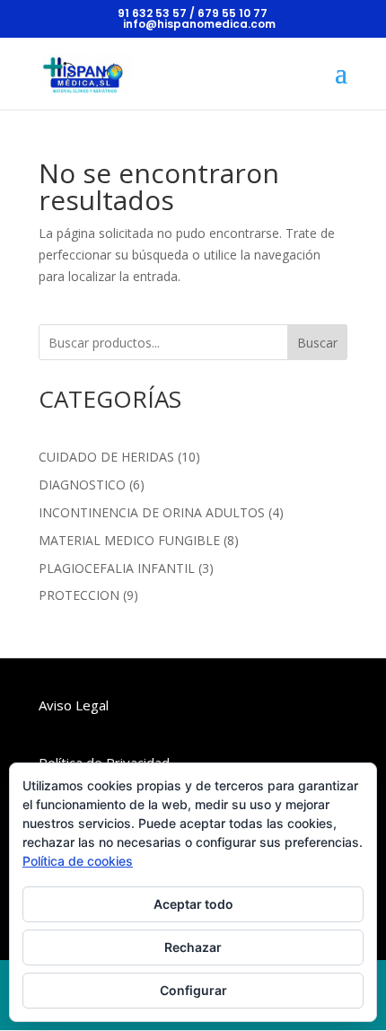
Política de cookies (77, 860)
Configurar (193, 990)
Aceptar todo (193, 904)
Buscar (317, 342)
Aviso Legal (74, 705)
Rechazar (193, 947)
